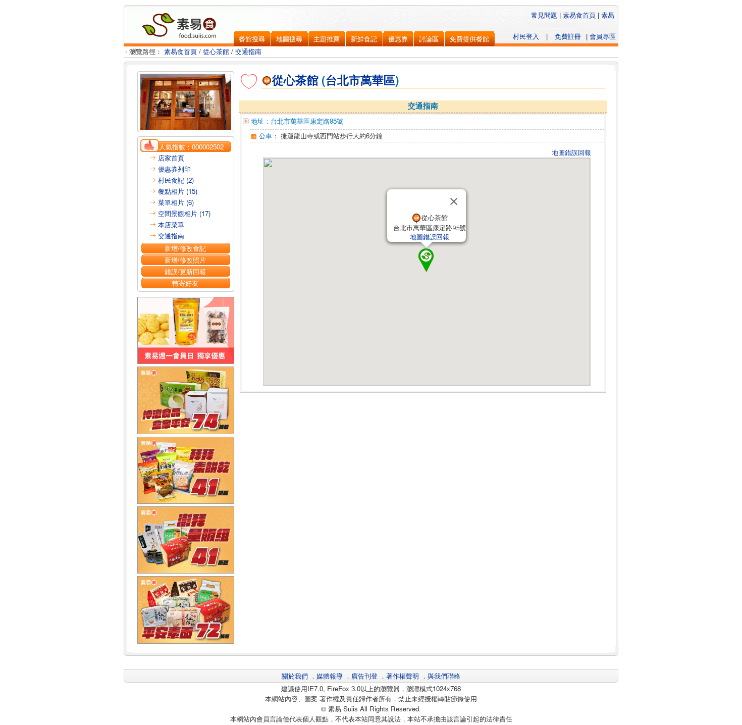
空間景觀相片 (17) (184, 213)
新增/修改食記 (185, 248)
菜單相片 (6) (176, 202)
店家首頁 (171, 158)
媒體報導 (329, 676)
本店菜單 (171, 224)
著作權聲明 (402, 676)
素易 (607, 15)
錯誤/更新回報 (185, 271)
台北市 (343, 80)
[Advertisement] (423, 418)
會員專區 (603, 36)
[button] (426, 259)
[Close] (454, 201)
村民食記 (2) (176, 180)
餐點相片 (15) (177, 191)
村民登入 (526, 36)
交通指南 (248, 51)
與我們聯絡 (444, 676)
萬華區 (377, 80)
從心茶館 (216, 51)
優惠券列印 (174, 169)
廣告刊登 (364, 676)
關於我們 (295, 676)
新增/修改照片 (185, 260)
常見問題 (544, 15)
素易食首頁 (579, 15)
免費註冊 (568, 36)
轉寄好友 (185, 283)
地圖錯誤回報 (571, 152)
